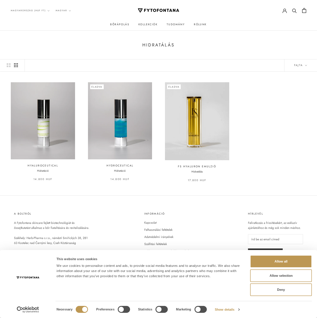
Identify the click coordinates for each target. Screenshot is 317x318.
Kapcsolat (150, 222)
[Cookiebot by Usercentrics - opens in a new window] (28, 309)
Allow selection (281, 275)
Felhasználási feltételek (158, 230)
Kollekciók (148, 24)
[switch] (124, 309)
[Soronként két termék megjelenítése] (9, 65)
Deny (281, 289)
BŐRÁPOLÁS (119, 24)
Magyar (61, 10)
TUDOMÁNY (176, 24)
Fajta (299, 65)
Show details (224, 309)
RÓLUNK (200, 24)
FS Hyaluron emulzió (197, 166)
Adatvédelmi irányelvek (158, 237)
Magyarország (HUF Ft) (28, 10)
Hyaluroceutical (43, 166)
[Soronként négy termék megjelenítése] (16, 65)
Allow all (281, 261)
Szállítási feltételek (155, 244)
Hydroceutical (120, 166)
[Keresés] (294, 10)
